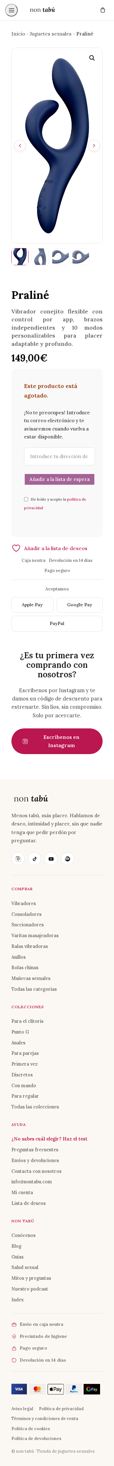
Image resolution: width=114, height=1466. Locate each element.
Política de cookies (30, 1428)
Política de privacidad (61, 1408)
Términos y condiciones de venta (44, 1418)
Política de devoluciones (36, 1438)
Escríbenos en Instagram (61, 741)
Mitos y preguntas (31, 1278)
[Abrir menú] (11, 10)
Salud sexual (24, 1267)
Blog (16, 1246)
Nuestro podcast (29, 1289)
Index (17, 1300)
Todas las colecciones (35, 1107)
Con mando (23, 1085)
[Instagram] (18, 858)
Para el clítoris (27, 1021)
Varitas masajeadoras (35, 935)
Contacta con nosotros (36, 1171)
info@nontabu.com (31, 1182)
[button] (92, 58)
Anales (18, 1043)
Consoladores (26, 914)
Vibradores (23, 903)
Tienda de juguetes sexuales (66, 1451)
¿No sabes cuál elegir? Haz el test (49, 1139)
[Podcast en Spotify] (67, 858)
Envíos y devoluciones (35, 1160)
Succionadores (27, 925)
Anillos (18, 957)
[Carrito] (102, 10)
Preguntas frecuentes (34, 1150)
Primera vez (24, 1064)
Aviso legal (22, 1408)
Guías (17, 1257)
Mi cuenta (22, 1192)
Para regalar (25, 1096)
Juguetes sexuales (51, 34)
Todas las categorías (34, 989)
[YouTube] (51, 858)
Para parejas (25, 1053)
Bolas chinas (24, 967)
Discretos (22, 1075)
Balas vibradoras (29, 946)
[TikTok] (34, 858)
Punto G (20, 1032)
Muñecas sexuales (30, 978)
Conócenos (23, 1235)
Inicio (18, 34)
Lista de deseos (28, 1203)
